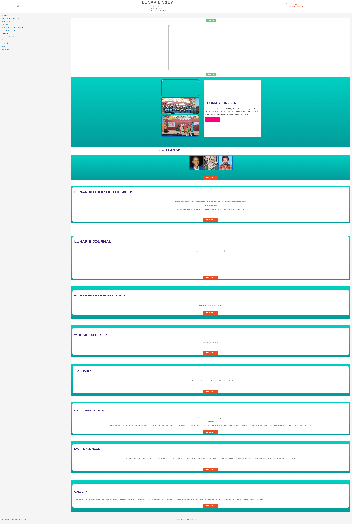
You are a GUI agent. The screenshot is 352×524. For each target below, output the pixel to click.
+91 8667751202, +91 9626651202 (296, 6)
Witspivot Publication (8, 30)
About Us (5, 15)
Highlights (5, 34)
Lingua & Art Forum (8, 37)
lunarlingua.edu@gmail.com (294, 4)
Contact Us (5, 49)
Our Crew (5, 24)
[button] (190, 163)
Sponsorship (6, 21)
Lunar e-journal (7, 43)
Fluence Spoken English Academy (13, 27)
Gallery (4, 46)
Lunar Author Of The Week (10, 18)
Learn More (212, 119)
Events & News (7, 40)
